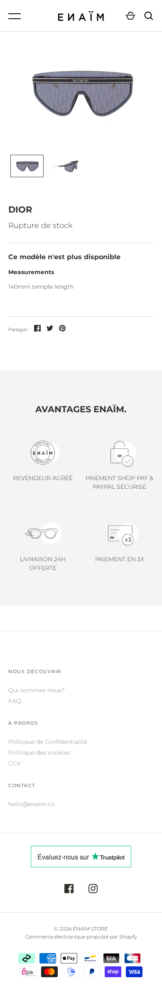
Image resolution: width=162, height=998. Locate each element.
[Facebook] (69, 890)
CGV (14, 763)
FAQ (14, 701)
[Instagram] (93, 890)
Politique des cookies (39, 752)
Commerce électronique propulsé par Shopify (81, 937)
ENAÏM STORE (90, 929)
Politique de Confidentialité (47, 741)
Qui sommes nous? (36, 690)
